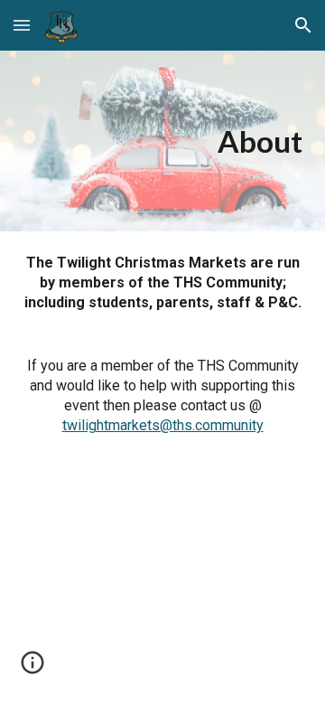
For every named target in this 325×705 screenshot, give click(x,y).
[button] (21, 25)
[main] (163, 141)
